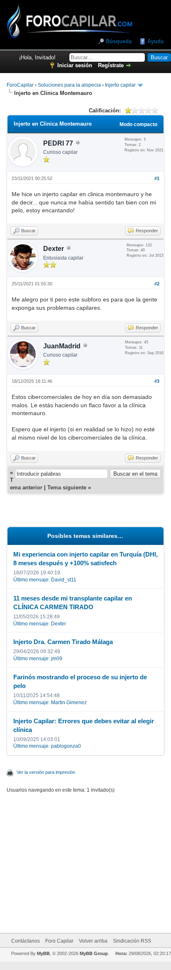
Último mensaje (31, 580)
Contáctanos (25, 941)
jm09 (56, 658)
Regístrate (111, 65)
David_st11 (63, 580)
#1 (156, 178)
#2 (156, 283)
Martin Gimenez (69, 702)
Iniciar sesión (74, 65)
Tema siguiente (66, 487)
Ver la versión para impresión (46, 772)
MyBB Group (94, 953)
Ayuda (155, 41)
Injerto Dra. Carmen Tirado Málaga (63, 641)
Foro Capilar (59, 941)
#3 (156, 381)
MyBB (43, 953)
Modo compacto (138, 124)
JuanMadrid (62, 346)
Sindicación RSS (132, 941)
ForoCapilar (20, 85)
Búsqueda (119, 41)
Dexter (53, 248)
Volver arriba (93, 941)
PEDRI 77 (58, 143)
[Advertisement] (95, 858)
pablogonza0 (66, 746)
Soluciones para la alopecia (69, 85)
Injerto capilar (120, 85)
